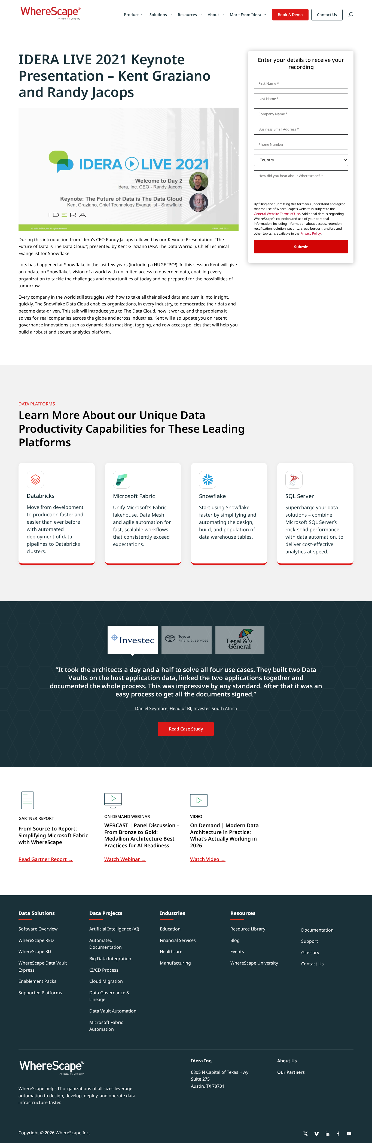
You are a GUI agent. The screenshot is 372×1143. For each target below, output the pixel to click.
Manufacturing (175, 963)
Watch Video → (207, 859)
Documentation (317, 930)
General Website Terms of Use (277, 213)
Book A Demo (290, 14)
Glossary (310, 953)
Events (237, 951)
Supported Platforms (40, 993)
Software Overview (38, 929)
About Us (287, 1061)
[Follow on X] (305, 1133)
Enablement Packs (37, 981)
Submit (301, 246)
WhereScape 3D (35, 951)
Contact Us (327, 14)
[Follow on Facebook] (338, 1133)
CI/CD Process (103, 970)
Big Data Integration (110, 959)
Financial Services (178, 940)
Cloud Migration (106, 981)
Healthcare (171, 951)
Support (309, 941)
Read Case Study (186, 729)
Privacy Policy (310, 233)
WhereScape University (254, 963)
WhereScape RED (36, 940)
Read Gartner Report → (46, 859)
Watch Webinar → (125, 859)
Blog (235, 940)
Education (170, 929)
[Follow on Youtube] (349, 1133)
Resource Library (247, 929)
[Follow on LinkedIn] (327, 1133)
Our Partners (291, 1072)
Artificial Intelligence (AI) (114, 929)
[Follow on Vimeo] (316, 1133)
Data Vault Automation (112, 1011)
